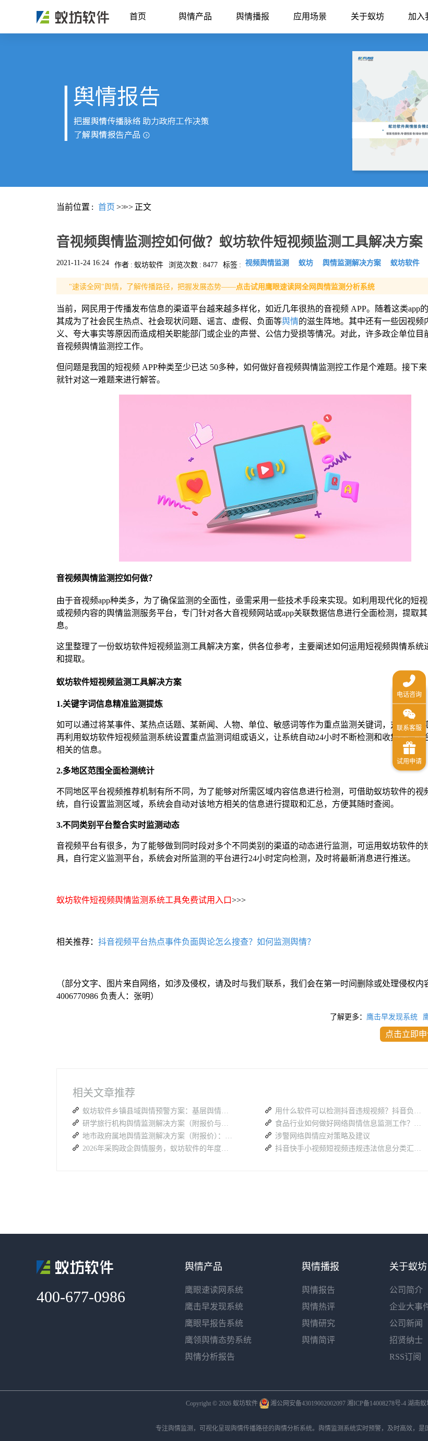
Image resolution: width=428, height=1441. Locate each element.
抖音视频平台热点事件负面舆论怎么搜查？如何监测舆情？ (206, 941)
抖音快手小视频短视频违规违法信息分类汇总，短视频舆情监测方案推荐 (350, 1148)
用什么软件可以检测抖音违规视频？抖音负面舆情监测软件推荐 (350, 1111)
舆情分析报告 (210, 1356)
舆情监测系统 (337, 1428)
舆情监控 (73, 17)
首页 (137, 16)
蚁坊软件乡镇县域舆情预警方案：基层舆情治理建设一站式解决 (158, 1111)
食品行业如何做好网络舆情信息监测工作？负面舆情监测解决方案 (350, 1123)
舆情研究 (318, 1323)
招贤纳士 (406, 1340)
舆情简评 (318, 1340)
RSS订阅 (405, 1356)
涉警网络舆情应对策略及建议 (322, 1136)
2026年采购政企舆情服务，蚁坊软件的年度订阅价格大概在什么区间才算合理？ (158, 1148)
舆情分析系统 (293, 1428)
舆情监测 (180, 1428)
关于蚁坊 (367, 16)
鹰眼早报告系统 (214, 1323)
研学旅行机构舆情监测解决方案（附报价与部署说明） (158, 1123)
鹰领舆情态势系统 (218, 1340)
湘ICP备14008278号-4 (376, 1403)
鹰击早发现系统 (392, 1017)
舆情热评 (318, 1306)
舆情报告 (318, 1289)
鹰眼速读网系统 (214, 1289)
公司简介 (406, 1289)
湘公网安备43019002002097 (308, 1403)
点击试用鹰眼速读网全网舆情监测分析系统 (305, 287)
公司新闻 (406, 1323)
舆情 (290, 321)
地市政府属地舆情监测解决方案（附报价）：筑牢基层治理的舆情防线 (158, 1136)
